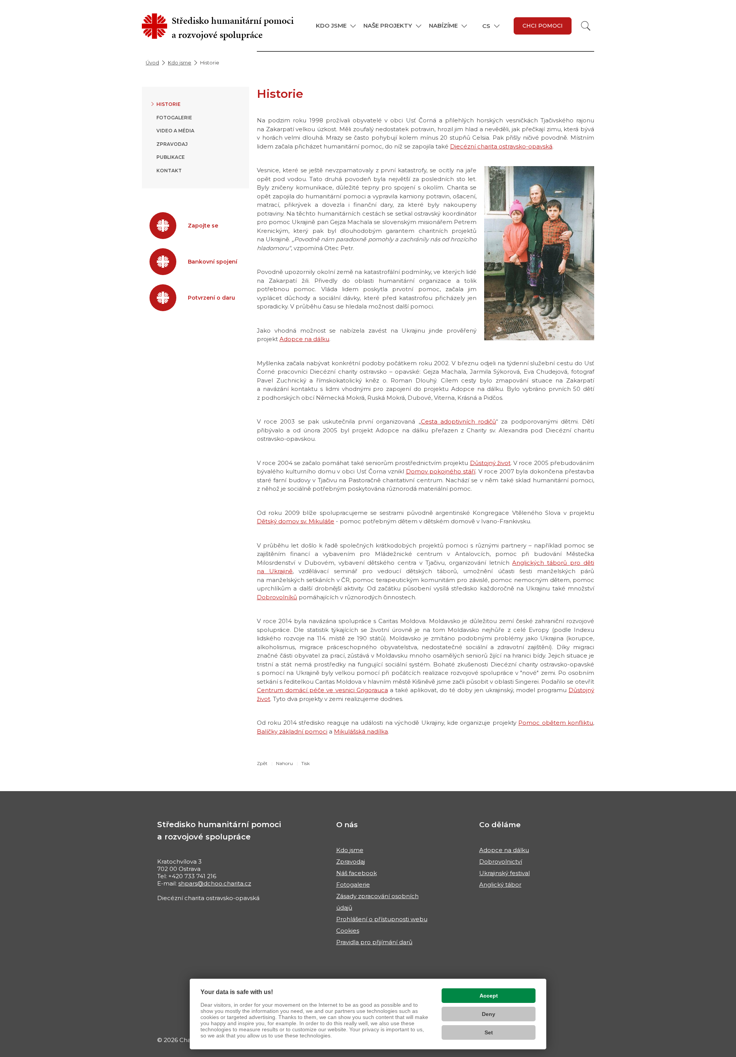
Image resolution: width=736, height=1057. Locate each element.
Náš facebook (356, 873)
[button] (336, 25)
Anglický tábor (500, 884)
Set (489, 1032)
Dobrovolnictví (500, 861)
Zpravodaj (172, 144)
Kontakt (169, 170)
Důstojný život (490, 463)
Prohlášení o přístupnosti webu (381, 919)
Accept (489, 996)
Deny (488, 1014)
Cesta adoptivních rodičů (458, 421)
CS (486, 26)
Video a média (175, 131)
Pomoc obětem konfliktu (555, 722)
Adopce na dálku (304, 339)
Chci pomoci (542, 25)
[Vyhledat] (585, 26)
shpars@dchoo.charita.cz (214, 883)
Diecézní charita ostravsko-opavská (501, 146)
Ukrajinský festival (504, 873)
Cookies (347, 930)
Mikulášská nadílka (361, 731)
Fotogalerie (174, 117)
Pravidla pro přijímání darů (374, 942)
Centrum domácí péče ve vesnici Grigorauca (322, 690)
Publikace (170, 157)
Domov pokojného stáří (441, 471)
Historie (168, 104)
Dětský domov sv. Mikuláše (295, 521)
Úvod (152, 62)
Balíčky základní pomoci (292, 731)
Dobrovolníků (277, 597)
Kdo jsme (179, 62)
